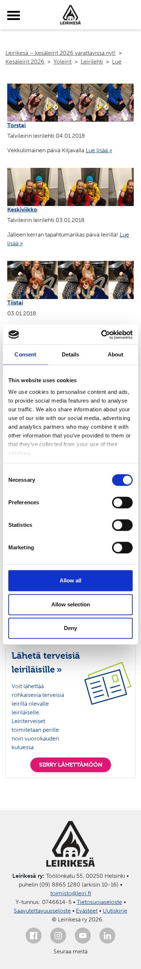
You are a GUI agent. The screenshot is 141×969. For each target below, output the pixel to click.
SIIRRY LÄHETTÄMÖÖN (70, 764)
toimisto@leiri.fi (70, 893)
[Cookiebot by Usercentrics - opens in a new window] (101, 334)
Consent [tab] (25, 354)
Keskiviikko (22, 209)
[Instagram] (58, 936)
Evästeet (87, 910)
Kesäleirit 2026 (24, 61)
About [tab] (116, 354)
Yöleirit (63, 61)
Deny (70, 628)
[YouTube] (83, 936)
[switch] (122, 502)
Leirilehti (92, 61)
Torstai (16, 125)
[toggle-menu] (13, 15)
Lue (116, 61)
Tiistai (15, 302)
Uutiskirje (115, 910)
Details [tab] (71, 354)
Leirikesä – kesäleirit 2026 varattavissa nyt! (60, 52)
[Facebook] (34, 936)
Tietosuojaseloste (99, 902)
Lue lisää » (99, 150)
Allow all (70, 580)
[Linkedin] (107, 936)
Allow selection (70, 604)
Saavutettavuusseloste (42, 910)
